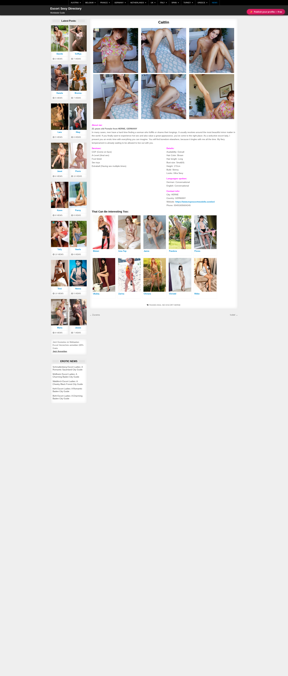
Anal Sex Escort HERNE (168, 305)
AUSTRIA (75, 3)
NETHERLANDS (137, 3)
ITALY (162, 3)
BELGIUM (89, 3)
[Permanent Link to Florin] (78, 156)
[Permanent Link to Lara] (60, 116)
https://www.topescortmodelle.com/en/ (195, 202)
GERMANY (119, 3)
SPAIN (174, 3)
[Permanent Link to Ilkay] (78, 116)
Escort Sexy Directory (65, 8)
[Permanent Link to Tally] (60, 234)
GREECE (201, 3)
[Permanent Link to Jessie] (78, 312)
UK (152, 3)
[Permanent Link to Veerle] (78, 234)
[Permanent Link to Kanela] (60, 77)
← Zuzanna (95, 315)
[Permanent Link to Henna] (78, 273)
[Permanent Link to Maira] (60, 312)
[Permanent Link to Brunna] (78, 77)
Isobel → (234, 315)
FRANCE (104, 3)
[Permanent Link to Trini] (60, 273)
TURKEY (187, 3)
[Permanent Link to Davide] (60, 38)
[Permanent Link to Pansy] (78, 195)
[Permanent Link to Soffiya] (78, 38)
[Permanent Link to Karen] (60, 195)
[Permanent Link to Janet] (60, 156)
